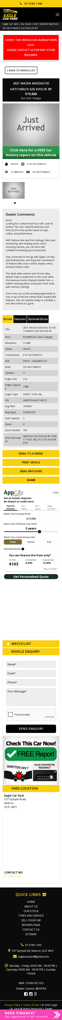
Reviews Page (31, 925)
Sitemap (31, 934)
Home (31, 902)
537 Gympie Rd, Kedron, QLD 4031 (32, 951)
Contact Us (31, 929)
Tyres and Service (31, 915)
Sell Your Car (31, 920)
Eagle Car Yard (10, 23)
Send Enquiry (31, 729)
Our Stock (26, 23)
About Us (31, 906)
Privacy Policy (13, 1005)
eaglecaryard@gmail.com (33, 956)
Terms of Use (31, 1005)
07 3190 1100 (33, 3)
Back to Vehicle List (21, 70)
